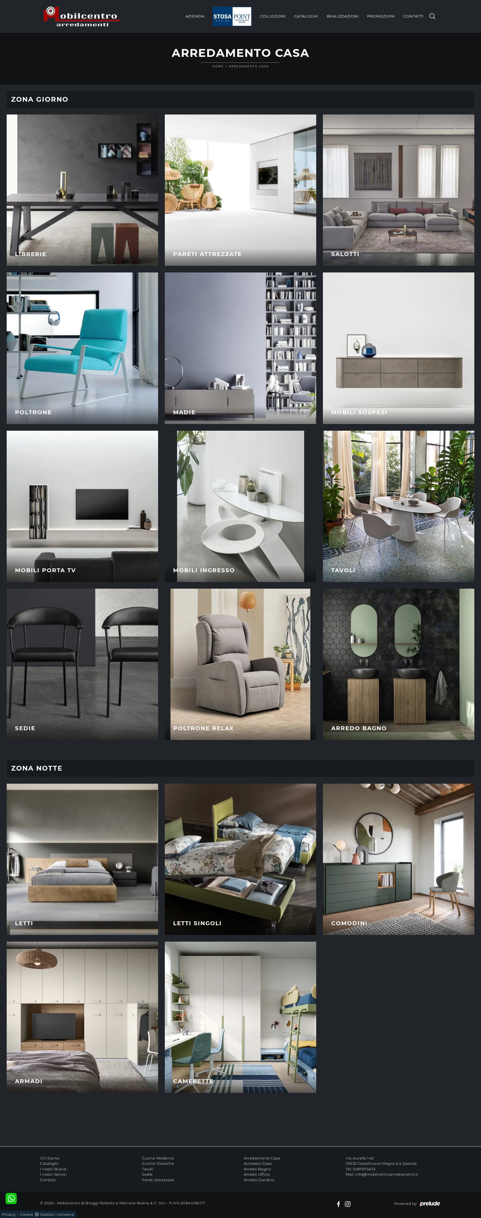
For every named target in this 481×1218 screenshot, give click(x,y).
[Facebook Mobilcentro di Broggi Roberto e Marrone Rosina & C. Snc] (338, 1203)
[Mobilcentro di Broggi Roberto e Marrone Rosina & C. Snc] (82, 16)
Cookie (26, 1214)
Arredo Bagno (257, 1169)
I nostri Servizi (53, 1174)
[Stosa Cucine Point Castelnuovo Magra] (232, 16)
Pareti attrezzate (158, 1180)
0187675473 (364, 1169)
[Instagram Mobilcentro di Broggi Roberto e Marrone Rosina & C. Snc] (348, 1203)
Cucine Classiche (158, 1163)
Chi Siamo (50, 1158)
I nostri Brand (53, 1169)
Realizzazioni (343, 16)
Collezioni (273, 16)
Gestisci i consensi (57, 1214)
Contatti (413, 16)
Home (218, 66)
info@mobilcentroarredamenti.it (386, 1174)
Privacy (9, 1214)
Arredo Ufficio (257, 1174)
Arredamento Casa (249, 66)
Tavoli (147, 1169)
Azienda (194, 16)
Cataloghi (306, 16)
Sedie (147, 1174)
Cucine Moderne (158, 1158)
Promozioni (381, 16)
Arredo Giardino (259, 1180)
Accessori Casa (258, 1163)
